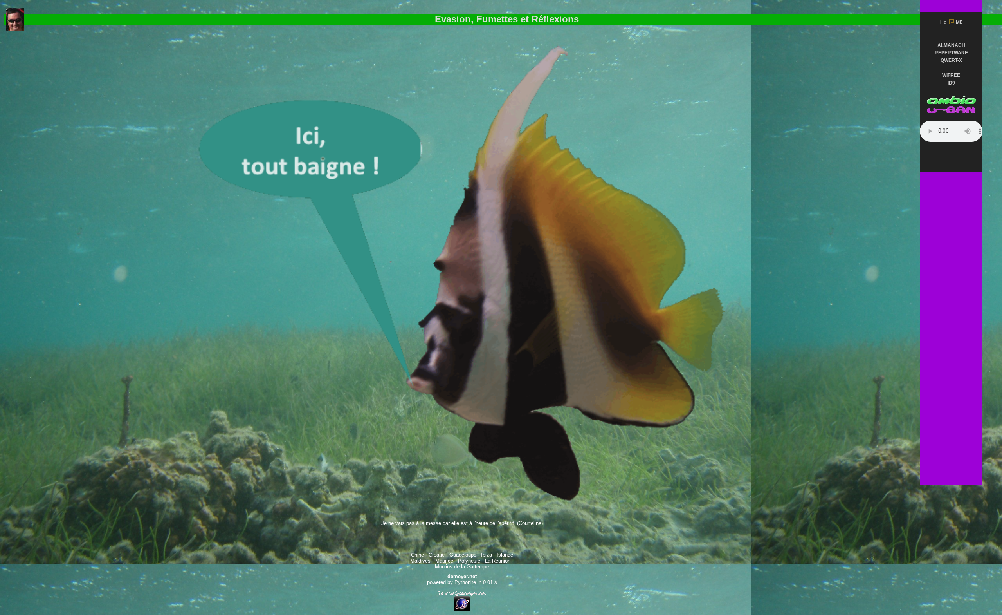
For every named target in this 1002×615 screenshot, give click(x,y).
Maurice (444, 561)
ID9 (951, 83)
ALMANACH (951, 45)
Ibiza (486, 555)
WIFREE (951, 75)
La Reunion (497, 561)
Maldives (420, 561)
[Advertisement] (951, 259)
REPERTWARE (951, 53)
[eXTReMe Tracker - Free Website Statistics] (462, 609)
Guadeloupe (462, 555)
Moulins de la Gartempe (462, 567)
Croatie (437, 555)
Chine (417, 555)
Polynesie (469, 561)
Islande (505, 555)
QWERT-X (951, 60)
